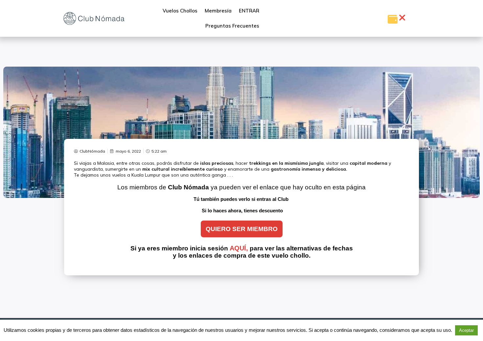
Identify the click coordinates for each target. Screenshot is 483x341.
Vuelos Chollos (180, 11)
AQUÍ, (239, 248)
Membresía (218, 11)
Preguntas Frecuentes (232, 26)
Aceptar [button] (466, 330)
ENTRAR (249, 11)
